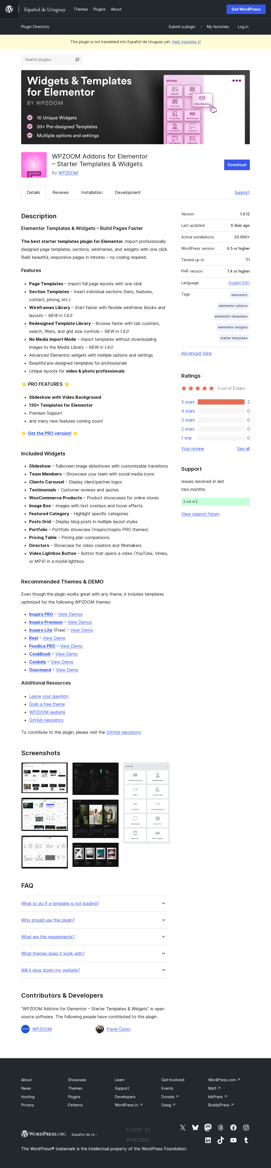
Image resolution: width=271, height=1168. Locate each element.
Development (128, 192)
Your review (192, 448)
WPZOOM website (47, 712)
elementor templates (231, 316)
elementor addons (233, 306)
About (26, 1080)
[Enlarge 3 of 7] (61, 842)
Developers (125, 1096)
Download (237, 164)
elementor (239, 295)
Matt (214, 1088)
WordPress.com (224, 1080)
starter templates (234, 338)
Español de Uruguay (88, 1134)
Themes (75, 1088)
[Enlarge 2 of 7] (61, 804)
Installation (91, 192)
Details (33, 192)
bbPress (217, 1096)
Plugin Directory (35, 26)
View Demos (70, 614)
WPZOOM (68, 172)
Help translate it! (186, 41)
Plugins (74, 1096)
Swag (168, 1105)
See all (243, 448)
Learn (120, 1080)
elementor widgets (233, 327)
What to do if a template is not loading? (60, 903)
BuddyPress (221, 1105)
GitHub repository (46, 720)
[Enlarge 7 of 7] (162, 769)
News (26, 1088)
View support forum (200, 514)
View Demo (81, 630)
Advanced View (196, 353)
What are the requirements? (48, 936)
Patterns (75, 1105)
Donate (170, 1096)
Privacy (27, 1105)
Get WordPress (246, 9)
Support (242, 192)
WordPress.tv (129, 1105)
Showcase (77, 1080)
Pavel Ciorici (118, 1029)
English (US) (239, 282)
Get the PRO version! (49, 433)
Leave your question (49, 696)
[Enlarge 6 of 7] (111, 849)
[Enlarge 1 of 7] (61, 769)
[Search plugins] (77, 59)
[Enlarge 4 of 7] (111, 769)
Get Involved (172, 1080)
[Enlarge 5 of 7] (111, 806)
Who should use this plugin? (48, 920)
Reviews (60, 192)
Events (167, 1088)
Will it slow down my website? (50, 970)
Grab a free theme (47, 704)
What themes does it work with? (53, 953)
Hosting (28, 1096)
